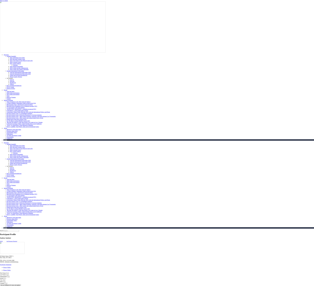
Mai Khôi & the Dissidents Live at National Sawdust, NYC (22, 106)
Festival (12, 79)
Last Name (3, 274)
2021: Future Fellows (15, 63)
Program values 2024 (12, 131)
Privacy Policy (7, 267)
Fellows (12, 84)
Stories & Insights (8, 100)
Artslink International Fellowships (15, 71)
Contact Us (9, 138)
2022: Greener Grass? (15, 62)
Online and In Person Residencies (18, 75)
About (5, 128)
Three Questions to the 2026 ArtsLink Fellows (19, 101)
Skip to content (4, 0)
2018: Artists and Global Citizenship (19, 69)
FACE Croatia (10, 87)
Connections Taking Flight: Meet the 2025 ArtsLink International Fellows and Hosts (28, 112)
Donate (5, 140)
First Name (3, 273)
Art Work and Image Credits (14, 135)
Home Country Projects (16, 76)
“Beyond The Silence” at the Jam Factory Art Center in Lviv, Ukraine (25, 122)
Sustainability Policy (12, 132)
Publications (10, 134)
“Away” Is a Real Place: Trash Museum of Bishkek (20, 125)
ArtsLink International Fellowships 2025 (20, 74)
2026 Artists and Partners (13, 93)
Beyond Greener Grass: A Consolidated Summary (19, 113)
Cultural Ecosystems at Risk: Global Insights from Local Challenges (24, 123)
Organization (3, 276)
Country (2, 283)
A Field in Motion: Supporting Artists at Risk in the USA (21, 103)
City (1, 280)
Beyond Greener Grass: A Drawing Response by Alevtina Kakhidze (24, 115)
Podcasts (15, 65)
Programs (6, 54)
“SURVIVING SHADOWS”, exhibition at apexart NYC (21, 109)
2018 (1, 241)
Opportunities (10, 137)
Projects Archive (11, 88)
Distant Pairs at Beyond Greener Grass (16, 119)
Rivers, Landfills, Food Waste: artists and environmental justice (23, 126)
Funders (9, 99)
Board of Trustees (11, 97)
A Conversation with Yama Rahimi (16, 107)
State (1, 281)
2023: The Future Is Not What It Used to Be (21, 60)
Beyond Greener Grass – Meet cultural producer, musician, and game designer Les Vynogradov (31, 116)
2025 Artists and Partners (13, 94)
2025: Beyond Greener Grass (17, 59)
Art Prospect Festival (12, 241)
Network (12, 81)
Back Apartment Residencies (14, 85)
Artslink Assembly (11, 56)
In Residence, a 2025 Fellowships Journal (17, 110)
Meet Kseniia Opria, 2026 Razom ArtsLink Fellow (20, 104)
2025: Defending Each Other (17, 57)
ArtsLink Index (10, 91)
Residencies (13, 82)
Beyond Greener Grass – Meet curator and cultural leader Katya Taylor (25, 118)
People (5, 90)
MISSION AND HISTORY (14, 129)
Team (8, 96)
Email (1, 278)
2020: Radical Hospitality (16, 66)
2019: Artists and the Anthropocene (19, 68)
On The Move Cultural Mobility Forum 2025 (18, 121)
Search (2, 230)
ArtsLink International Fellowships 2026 (20, 72)
